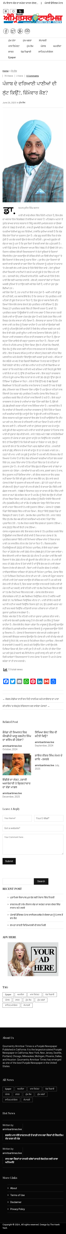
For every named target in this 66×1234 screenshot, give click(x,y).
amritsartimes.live (12, 746)
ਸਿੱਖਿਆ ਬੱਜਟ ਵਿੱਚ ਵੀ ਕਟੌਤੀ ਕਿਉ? (46, 734)
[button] (5, 11)
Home (5, 71)
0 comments (32, 76)
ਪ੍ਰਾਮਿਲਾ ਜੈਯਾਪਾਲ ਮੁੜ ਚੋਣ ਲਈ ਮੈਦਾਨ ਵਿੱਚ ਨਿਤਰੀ (32, 897)
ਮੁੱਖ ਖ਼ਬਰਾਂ (41, 1000)
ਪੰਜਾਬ (43, 46)
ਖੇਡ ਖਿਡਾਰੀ (26, 51)
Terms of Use (17, 1195)
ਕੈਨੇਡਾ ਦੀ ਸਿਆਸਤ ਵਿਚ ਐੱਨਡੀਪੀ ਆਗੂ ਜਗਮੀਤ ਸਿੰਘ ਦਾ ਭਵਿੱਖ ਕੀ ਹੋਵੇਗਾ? (17, 735)
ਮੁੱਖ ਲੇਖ (30, 46)
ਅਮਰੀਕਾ (57, 46)
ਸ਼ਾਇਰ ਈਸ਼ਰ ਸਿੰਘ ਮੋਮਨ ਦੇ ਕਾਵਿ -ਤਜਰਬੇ (48, 757)
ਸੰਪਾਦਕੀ (43, 40)
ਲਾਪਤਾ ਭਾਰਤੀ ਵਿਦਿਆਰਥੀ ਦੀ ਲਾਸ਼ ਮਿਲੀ (28, 925)
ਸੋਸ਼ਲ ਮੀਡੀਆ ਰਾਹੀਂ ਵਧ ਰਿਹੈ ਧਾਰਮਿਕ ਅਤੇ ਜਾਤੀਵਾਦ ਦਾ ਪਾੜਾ (31, 699)
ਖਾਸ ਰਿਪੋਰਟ (13, 46)
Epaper (12, 57)
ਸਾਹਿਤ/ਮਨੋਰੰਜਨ (45, 51)
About (13, 1188)
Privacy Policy (17, 1209)
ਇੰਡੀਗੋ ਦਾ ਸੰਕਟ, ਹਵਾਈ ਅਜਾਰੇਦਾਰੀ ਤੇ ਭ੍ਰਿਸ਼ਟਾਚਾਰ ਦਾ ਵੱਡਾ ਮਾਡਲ (16, 783)
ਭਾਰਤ (11, 51)
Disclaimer (15, 1202)
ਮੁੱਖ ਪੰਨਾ (12, 40)
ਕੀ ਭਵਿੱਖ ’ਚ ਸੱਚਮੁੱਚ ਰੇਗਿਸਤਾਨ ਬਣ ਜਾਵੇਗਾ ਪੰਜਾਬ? (26, 706)
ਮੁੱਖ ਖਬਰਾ (27, 40)
